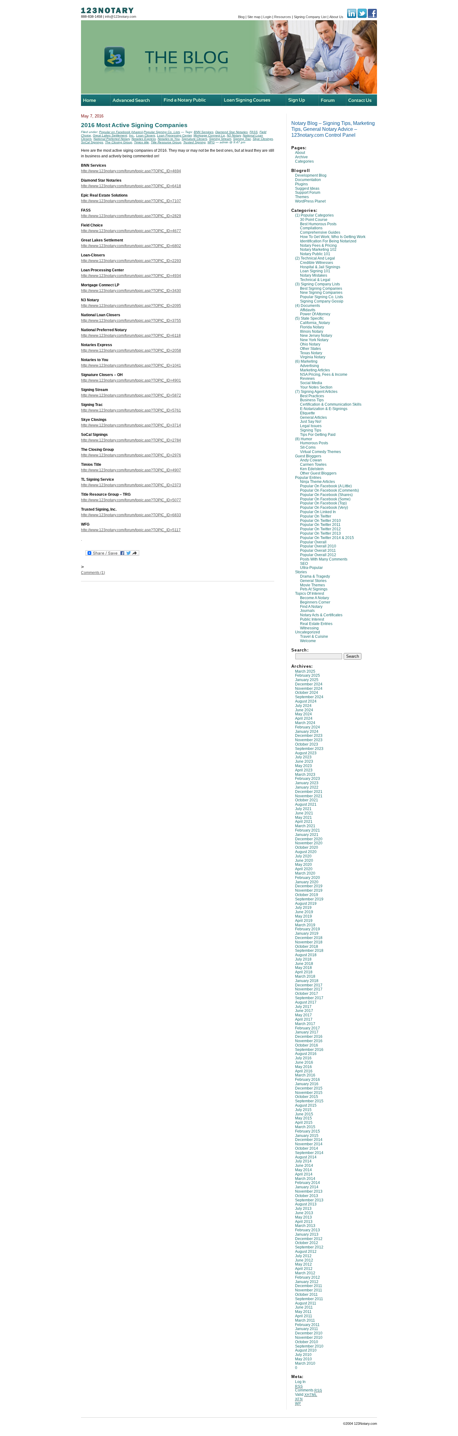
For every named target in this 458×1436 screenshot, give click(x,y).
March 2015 (305, 1127)
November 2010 (308, 1337)
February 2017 (307, 1028)
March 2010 (305, 1363)
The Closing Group (118, 142)
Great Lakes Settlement (110, 135)
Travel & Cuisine (314, 636)
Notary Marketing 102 (318, 249)
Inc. (131, 135)
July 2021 (303, 809)
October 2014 (306, 1148)
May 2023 (303, 766)
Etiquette (307, 413)
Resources (282, 17)
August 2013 (306, 1204)
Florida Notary (312, 327)
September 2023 (309, 749)
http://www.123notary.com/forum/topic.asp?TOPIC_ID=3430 (131, 291)
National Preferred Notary (111, 139)
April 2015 (303, 1122)
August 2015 (306, 1105)
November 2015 (308, 1092)
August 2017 (306, 1002)
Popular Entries (308, 477)
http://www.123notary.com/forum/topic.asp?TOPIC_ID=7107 (131, 201)
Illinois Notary (311, 331)
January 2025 (306, 680)
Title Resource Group (166, 142)
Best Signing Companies (321, 288)
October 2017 (306, 993)
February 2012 (307, 1277)
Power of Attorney (315, 314)
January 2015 (306, 1135)
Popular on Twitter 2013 (320, 533)
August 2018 (306, 955)
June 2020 (304, 860)
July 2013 (303, 1208)
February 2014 (307, 1183)
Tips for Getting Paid (318, 434)
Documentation (308, 180)
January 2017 (306, 1032)
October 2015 (306, 1097)
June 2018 (304, 963)
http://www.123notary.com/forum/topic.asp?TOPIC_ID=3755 (131, 320)
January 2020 (306, 882)
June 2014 (304, 1165)
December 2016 (308, 1036)
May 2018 (303, 968)
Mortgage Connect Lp (209, 135)
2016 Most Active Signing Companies (134, 125)
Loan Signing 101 (315, 271)
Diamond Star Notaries (231, 132)
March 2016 (305, 1075)
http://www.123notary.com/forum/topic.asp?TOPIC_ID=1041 (131, 365)
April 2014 (303, 1174)
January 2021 (306, 834)
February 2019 (307, 929)
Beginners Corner (315, 602)
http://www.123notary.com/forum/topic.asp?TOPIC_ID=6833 (131, 515)
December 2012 (308, 1239)
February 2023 (307, 778)
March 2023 (305, 774)
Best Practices (312, 396)
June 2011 (304, 1307)
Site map (253, 17)
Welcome (308, 641)
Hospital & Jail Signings (320, 267)
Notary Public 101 (315, 254)
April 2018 (303, 972)
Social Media (311, 383)
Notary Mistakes (313, 275)
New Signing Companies (321, 292)
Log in (300, 1382)
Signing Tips (310, 430)
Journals (307, 610)
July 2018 (303, 959)
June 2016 (304, 1062)
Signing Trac (242, 139)
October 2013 (306, 1196)
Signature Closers (194, 139)
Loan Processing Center (174, 135)
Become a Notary (314, 598)
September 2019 (309, 899)
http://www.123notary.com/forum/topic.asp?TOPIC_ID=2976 (131, 455)
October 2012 (306, 1243)
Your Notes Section (316, 387)
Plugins (301, 184)
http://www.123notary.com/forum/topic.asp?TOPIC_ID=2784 (131, 440)
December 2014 (308, 1140)
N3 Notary (234, 135)
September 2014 (309, 1153)
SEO (304, 563)
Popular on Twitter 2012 (320, 529)
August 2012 (306, 1251)
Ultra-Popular (311, 567)
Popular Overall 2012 (318, 555)
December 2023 (308, 735)
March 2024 (305, 723)
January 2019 (306, 933)
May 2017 (303, 1015)
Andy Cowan (311, 460)
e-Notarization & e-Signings (323, 409)
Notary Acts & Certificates (321, 615)
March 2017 (305, 1024)
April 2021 (303, 821)
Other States (310, 348)
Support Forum (307, 192)
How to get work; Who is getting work (332, 237)
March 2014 (305, 1178)
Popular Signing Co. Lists (321, 297)
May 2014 (303, 1170)
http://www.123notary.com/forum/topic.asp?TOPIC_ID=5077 (131, 500)
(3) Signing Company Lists (317, 284)
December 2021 (308, 792)
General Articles (313, 417)
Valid (306, 1394)
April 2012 (303, 1269)
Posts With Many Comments (323, 559)
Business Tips (312, 400)
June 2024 (304, 710)
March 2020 (305, 873)
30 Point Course (313, 219)
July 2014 (303, 1161)
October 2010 (306, 1342)
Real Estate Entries (316, 624)
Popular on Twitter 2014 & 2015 (327, 538)
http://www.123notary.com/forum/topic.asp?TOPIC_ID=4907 (131, 470)
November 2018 (308, 942)
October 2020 (306, 847)
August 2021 (306, 804)
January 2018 (306, 981)
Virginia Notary (312, 357)
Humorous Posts (314, 443)
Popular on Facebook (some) (325, 499)
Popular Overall (313, 542)
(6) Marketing (306, 361)
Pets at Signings (313, 589)
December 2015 (308, 1088)
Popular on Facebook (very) (324, 507)
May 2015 (303, 1118)
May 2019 (303, 916)
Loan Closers (145, 135)
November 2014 (308, 1144)
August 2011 (305, 1303)
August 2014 (306, 1157)
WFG (211, 142)
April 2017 (303, 1019)
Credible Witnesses (316, 262)
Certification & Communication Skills (330, 404)
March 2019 (305, 925)
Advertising (309, 366)
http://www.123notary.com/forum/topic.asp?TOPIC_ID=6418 (131, 186)
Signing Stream (220, 139)
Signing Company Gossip (321, 301)
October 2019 (306, 895)
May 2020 (303, 864)
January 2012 (306, 1282)
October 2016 (306, 1045)
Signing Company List (310, 17)
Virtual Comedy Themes (320, 452)
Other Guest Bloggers (318, 473)
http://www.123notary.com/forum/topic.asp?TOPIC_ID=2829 (131, 216)
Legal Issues (311, 426)
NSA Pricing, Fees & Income (323, 374)
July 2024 (303, 706)
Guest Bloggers (308, 456)
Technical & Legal (315, 280)
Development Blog (311, 175)
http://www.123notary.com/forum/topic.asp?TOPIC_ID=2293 (131, 261)
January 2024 (306, 731)
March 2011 (305, 1320)
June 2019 (304, 912)
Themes (302, 197)
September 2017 (309, 998)
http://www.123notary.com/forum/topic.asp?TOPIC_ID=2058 (131, 350)
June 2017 (304, 1011)
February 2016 (307, 1079)
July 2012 (303, 1256)
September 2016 (309, 1049)
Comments (308, 1390)
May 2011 (303, 1312)
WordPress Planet (310, 201)
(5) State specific (309, 318)
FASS (254, 132)
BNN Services (203, 132)
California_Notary (315, 323)
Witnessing (309, 628)
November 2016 (308, 1041)
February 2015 (307, 1131)
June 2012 (304, 1260)
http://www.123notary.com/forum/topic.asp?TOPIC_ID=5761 (131, 410)
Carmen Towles (313, 464)
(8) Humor (303, 439)
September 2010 (309, 1346)
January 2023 (306, 783)
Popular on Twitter (315, 516)
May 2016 (303, 1067)
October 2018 (306, 946)
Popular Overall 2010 (318, 546)
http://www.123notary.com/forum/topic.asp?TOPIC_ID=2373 (131, 485)
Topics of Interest (309, 593)
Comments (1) (93, 572)
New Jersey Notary (316, 335)
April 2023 (303, 770)
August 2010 (306, 1350)
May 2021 (303, 817)
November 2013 (308, 1191)
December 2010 (308, 1333)
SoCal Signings (92, 142)
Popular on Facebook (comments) (329, 490)
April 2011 (303, 1316)
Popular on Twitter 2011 (320, 524)
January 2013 (306, 1234)
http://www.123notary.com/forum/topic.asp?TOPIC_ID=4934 (131, 276)
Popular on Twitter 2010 (320, 520)
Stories (301, 572)
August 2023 (306, 753)
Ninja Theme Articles (317, 481)
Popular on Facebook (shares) (326, 495)
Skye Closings (263, 139)
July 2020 (303, 856)
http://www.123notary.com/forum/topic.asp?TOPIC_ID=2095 (131, 305)
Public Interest (312, 619)
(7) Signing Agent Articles (316, 391)
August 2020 (306, 852)
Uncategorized (307, 632)
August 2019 (306, 903)
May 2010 (303, 1359)
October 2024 (306, 692)
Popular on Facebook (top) (323, 503)
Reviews (307, 378)
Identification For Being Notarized (328, 241)
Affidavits (307, 310)
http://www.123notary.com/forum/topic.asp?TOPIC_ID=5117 (131, 530)
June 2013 (304, 1213)
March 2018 (305, 976)
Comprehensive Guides (320, 232)
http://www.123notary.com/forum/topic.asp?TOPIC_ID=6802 (131, 246)
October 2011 (306, 1294)
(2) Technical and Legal (315, 258)
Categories (304, 161)
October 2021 (306, 800)
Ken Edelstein (312, 469)
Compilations (311, 228)
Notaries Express (143, 139)
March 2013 (305, 1226)
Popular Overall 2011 (318, 550)
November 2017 (308, 989)
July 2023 (303, 757)
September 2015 (309, 1101)
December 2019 (308, 886)
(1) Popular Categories (314, 215)
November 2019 (308, 890)
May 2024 (303, 714)
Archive (301, 157)
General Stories (313, 581)
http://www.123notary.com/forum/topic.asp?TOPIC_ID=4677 (131, 231)
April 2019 (303, 920)
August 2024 (306, 701)
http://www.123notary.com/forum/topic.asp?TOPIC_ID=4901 (131, 380)
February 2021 (307, 830)
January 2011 (306, 1329)
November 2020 (308, 843)
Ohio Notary (310, 344)
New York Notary (314, 340)
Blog (241, 17)
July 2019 (303, 907)
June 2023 (304, 761)
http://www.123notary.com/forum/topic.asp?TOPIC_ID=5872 (131, 395)
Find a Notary (311, 606)
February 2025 (307, 675)
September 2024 (309, 697)
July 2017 (303, 1006)
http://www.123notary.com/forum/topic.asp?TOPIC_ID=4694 (131, 171)
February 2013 (307, 1230)
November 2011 (308, 1290)
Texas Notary (311, 353)
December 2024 (308, 684)
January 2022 (306, 787)
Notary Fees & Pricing (318, 245)
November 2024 (308, 688)
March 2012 (305, 1273)
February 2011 (307, 1325)
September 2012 (309, 1247)
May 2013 (303, 1217)
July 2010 (303, 1355)
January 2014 (306, 1187)
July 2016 (303, 1058)
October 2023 (306, 744)
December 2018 (308, 938)
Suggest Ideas (307, 188)
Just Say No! (310, 421)
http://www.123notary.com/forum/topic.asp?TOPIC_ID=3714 (131, 425)
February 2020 (307, 877)
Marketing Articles (315, 370)
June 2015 (304, 1114)
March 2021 (305, 826)
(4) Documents (307, 305)
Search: (300, 650)
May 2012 (303, 1264)
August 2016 (306, 1054)
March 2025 (305, 671)
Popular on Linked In (318, 512)
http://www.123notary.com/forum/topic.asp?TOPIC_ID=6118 (131, 335)
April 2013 (303, 1221)
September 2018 (309, 950)
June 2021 (304, 813)
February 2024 (307, 727)
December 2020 (308, 839)
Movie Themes (312, 585)
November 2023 (308, 740)
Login (267, 17)
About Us (336, 17)
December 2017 (308, 985)
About (300, 152)
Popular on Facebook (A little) (326, 486)
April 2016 (303, 1071)
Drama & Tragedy (315, 576)
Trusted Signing (194, 142)
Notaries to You (169, 139)
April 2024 (303, 718)
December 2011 (308, 1286)
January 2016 (306, 1084)
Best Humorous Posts (318, 224)
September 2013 (309, 1200)
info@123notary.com (120, 16)
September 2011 (309, 1299)
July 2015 (303, 1110)
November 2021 (308, 796)
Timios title (141, 142)
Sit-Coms (308, 447)
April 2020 (303, 869)
